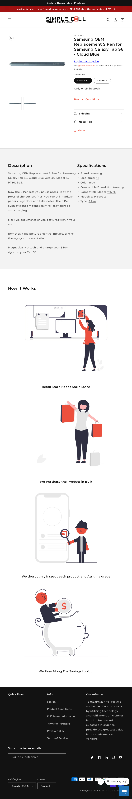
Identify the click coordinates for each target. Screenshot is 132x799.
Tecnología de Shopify (113, 791)
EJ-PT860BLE (98, 196)
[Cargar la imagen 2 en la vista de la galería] (29, 103)
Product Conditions (86, 99)
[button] (9, 19)
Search (51, 701)
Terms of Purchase (58, 723)
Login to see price (86, 61)
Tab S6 (111, 192)
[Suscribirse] (62, 757)
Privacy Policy (55, 731)
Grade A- (83, 80)
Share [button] (81, 130)
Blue (92, 182)
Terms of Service (57, 738)
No (97, 178)
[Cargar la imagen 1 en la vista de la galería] (15, 103)
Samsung (96, 173)
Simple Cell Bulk (95, 791)
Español (45, 786)
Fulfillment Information (62, 716)
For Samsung (115, 187)
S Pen (92, 201)
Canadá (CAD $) (20, 786)
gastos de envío (86, 65)
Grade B (102, 80)
